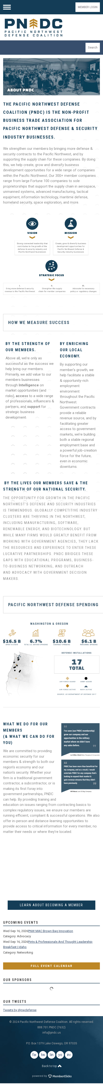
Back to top (49, 1066)
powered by (40, 1076)
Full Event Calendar (51, 966)
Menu (7, 7)
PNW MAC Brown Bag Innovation (50, 931)
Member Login (87, 7)
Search (92, 47)
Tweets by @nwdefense (19, 1010)
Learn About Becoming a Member (51, 905)
